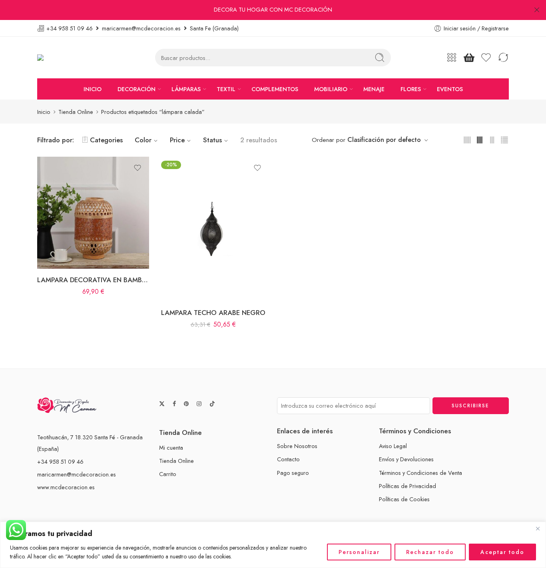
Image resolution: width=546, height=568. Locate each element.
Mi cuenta (171, 447)
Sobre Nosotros (297, 446)
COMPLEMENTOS (274, 89)
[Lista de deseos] (137, 168)
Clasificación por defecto (384, 139)
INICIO (93, 89)
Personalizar (359, 552)
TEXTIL (226, 89)
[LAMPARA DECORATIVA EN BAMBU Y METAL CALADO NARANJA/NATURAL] (93, 213)
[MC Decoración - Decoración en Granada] (60, 57)
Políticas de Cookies (404, 499)
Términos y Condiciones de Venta (420, 472)
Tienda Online (75, 112)
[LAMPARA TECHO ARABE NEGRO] (213, 229)
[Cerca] (537, 528)
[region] (273, 545)
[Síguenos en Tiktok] (212, 404)
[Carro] (468, 57)
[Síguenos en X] (162, 404)
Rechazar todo (430, 552)
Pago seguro (293, 472)
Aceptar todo (502, 552)
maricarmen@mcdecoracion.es (76, 474)
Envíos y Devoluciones (406, 459)
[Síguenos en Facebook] (174, 404)
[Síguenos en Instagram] (199, 404)
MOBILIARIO (330, 89)
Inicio (43, 112)
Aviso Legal (393, 446)
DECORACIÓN (136, 89)
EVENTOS (450, 89)
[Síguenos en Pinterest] (186, 404)
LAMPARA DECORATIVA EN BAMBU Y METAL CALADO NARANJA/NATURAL (93, 280)
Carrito (167, 474)
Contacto (288, 459)
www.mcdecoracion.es (66, 487)
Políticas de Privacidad (407, 486)
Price (177, 140)
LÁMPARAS (186, 89)
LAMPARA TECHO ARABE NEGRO (213, 312)
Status (212, 140)
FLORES (411, 89)
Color (143, 140)
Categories (106, 140)
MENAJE (374, 89)
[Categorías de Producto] (451, 57)
